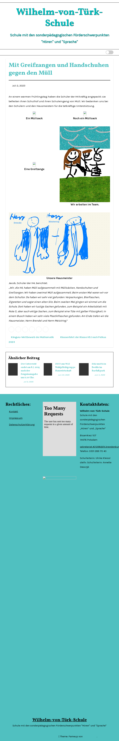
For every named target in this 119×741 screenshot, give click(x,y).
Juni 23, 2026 (63, 375)
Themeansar (90, 736)
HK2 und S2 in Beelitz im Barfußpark (99, 367)
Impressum (15, 418)
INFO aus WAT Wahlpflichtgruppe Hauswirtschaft (65, 367)
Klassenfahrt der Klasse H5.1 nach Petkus (83, 337)
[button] (103, 52)
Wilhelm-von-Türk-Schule (59, 18)
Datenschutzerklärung (22, 424)
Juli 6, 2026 (28, 382)
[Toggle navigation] (98, 52)
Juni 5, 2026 (100, 375)
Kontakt (13, 411)
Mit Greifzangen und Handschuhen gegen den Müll (59, 69)
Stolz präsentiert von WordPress (40, 736)
